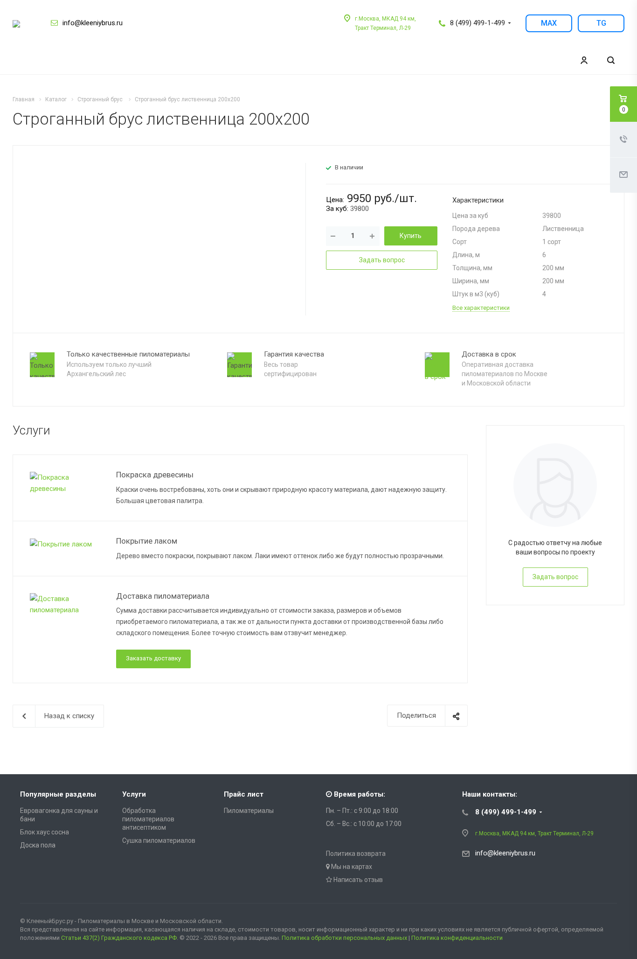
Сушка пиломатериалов (158, 840)
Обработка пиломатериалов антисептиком (148, 819)
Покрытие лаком (146, 541)
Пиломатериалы (249, 810)
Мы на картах (351, 866)
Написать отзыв (357, 879)
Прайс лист (243, 794)
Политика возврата (356, 853)
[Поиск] (610, 60)
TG (601, 23)
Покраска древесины (155, 474)
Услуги (134, 794)
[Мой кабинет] (583, 60)
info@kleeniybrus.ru (92, 23)
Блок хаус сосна (44, 832)
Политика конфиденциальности (457, 937)
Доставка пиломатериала (162, 596)
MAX (549, 23)
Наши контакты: (489, 794)
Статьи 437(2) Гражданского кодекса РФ (119, 937)
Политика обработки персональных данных (344, 937)
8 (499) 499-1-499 (477, 23)
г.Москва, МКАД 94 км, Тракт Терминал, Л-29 (534, 833)
